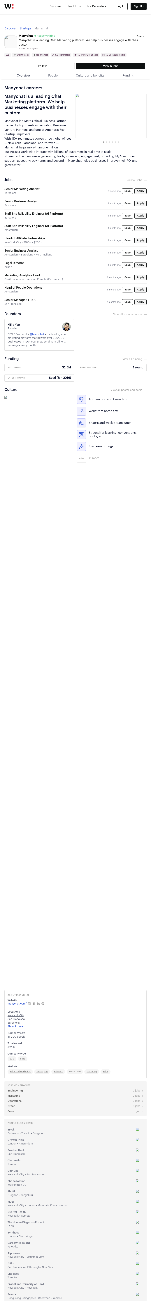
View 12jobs (110, 66)
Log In (120, 6)
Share (140, 36)
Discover (56, 6)
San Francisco (16, 1019)
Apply (140, 191)
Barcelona (14, 1023)
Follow (42, 66)
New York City (16, 1015)
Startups (25, 28)
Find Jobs (74, 6)
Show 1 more (15, 1026)
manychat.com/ (17, 1003)
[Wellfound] (9, 6)
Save (127, 191)
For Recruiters (96, 6)
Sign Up (138, 6)
